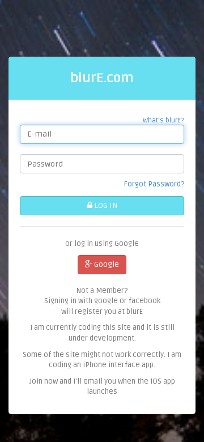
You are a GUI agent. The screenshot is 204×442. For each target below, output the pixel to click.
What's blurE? (163, 120)
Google (105, 264)
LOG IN (104, 205)
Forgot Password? (154, 184)
